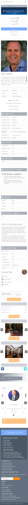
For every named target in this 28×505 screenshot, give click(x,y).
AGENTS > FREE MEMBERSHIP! (9, 496)
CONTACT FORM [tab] (14, 100)
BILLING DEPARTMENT (7, 469)
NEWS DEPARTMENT (7, 468)
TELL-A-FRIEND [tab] (14, 106)
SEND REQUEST (13, 299)
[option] (14, 329)
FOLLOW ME (13, 18)
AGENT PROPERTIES (6, 491)
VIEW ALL (13, 316)
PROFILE (14, 29)
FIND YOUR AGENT (6, 489)
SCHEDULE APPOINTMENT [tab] (14, 103)
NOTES (14, 21)
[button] (22, 2)
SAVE (13, 24)
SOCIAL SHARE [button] (14, 109)
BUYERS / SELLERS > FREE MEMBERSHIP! (11, 497)
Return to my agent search (11, 421)
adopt (14, 397)
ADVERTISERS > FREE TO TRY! (9, 499)
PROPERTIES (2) (14, 32)
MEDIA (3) (14, 35)
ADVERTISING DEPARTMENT (8, 466)
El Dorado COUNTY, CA (13, 378)
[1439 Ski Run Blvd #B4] (14, 329)
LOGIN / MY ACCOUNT (7, 485)
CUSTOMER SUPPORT (7, 463)
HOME (3, 483)
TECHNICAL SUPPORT (7, 465)
